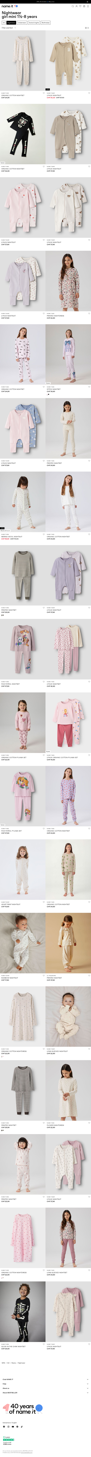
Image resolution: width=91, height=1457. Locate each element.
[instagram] (8, 1426)
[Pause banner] (87, 2)
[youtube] (13, 1426)
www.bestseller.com (26, 1452)
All (4, 23)
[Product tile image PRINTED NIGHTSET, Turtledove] (68, 428)
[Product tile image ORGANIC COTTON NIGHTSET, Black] (23, 134)
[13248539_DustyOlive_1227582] (2, 615)
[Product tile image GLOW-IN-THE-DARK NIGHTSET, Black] (23, 1311)
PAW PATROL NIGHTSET (10, 684)
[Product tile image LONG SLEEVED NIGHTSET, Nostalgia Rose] (68, 1238)
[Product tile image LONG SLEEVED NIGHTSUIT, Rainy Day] (68, 1016)
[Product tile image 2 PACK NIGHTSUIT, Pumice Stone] (68, 207)
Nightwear (11, 23)
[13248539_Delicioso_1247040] (3, 615)
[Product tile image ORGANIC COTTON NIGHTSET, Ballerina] (23, 354)
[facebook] (4, 1426)
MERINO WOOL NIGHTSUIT (11, 537)
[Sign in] (76, 6)
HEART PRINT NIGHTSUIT (10, 904)
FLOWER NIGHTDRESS (55, 1125)
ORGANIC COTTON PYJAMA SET (13, 757)
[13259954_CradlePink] (47, 394)
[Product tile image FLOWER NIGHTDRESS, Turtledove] (68, 1090)
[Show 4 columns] (88, 28)
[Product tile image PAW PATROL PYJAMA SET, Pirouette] (23, 796)
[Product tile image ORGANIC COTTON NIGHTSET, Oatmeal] (68, 869)
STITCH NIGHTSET (53, 389)
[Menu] (88, 6)
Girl (8, 1363)
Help (4, 1384)
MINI (3, 1363)
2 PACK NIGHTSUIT (54, 95)
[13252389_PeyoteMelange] (2, 1056)
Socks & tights (34, 23)
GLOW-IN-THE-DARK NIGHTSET (13, 1346)
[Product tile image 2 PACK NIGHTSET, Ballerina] (68, 649)
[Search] (72, 6)
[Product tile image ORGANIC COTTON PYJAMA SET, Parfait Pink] (23, 722)
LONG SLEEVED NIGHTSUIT (57, 1051)
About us (6, 1388)
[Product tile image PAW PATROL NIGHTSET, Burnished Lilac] (23, 649)
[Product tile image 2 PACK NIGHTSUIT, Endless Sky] (23, 428)
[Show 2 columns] (86, 28)
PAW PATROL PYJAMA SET (11, 831)
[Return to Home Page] (10, 6)
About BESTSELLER (10, 1393)
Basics (14, 1363)
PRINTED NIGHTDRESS (55, 316)
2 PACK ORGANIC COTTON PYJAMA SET (62, 757)
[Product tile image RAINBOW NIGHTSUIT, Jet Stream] (23, 943)
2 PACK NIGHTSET (54, 684)
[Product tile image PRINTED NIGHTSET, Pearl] (23, 1164)
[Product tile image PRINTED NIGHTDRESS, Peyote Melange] (68, 281)
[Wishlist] (80, 6)
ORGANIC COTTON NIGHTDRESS (14, 1051)
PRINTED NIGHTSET (54, 463)
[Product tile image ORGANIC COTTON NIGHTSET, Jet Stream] (68, 502)
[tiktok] (21, 1426)
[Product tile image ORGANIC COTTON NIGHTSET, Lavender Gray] (68, 796)
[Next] (2, 63)
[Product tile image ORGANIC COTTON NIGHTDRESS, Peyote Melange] (23, 1016)
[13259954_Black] (48, 394)
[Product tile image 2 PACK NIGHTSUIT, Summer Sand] (68, 1311)
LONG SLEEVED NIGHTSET (57, 1272)
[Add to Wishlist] (43, 93)
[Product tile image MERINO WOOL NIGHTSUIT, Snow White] (23, 502)
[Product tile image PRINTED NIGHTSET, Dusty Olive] (23, 575)
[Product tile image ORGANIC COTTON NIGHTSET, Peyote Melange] (23, 60)
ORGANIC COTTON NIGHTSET (12, 95)
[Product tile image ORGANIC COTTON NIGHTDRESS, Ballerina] (23, 1238)
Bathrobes (45, 23)
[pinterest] (17, 1426)
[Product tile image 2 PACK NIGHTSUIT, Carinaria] (23, 207)
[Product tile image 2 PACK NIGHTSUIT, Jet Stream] (68, 60)
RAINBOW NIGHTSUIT (9, 978)
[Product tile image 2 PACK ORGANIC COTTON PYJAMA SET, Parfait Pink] (68, 722)
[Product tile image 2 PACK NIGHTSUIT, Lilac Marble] (68, 575)
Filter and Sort (7, 28)
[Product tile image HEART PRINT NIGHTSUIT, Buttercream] (23, 869)
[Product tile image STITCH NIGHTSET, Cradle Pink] (68, 354)
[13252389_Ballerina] (3, 1056)
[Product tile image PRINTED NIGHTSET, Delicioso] (23, 1090)
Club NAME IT (8, 1379)
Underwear (22, 23)
